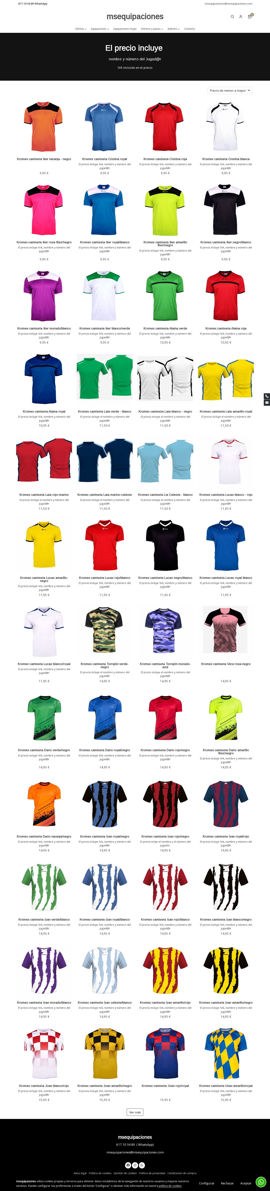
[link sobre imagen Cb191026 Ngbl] (165, 545)
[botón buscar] (232, 16)
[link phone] (267, 396)
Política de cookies (100, 1173)
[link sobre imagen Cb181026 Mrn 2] (44, 379)
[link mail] (267, 403)
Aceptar (245, 1183)
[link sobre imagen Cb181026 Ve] (165, 296)
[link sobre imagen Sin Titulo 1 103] (226, 379)
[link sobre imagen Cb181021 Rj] (165, 127)
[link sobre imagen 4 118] (105, 462)
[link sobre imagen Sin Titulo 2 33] (165, 379)
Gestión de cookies (125, 1173)
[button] (81, 29)
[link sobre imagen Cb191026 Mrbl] (226, 545)
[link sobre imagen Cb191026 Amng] (44, 545)
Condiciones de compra (182, 1173)
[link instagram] (135, 1164)
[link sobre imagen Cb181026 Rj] (226, 296)
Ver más (135, 1112)
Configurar (207, 1183)
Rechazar (227, 1183)
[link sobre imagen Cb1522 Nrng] (44, 127)
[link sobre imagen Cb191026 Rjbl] (105, 545)
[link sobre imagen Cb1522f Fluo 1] (165, 210)
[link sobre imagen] (44, 632)
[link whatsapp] (142, 1164)
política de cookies (170, 1186)
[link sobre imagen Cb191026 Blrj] (226, 462)
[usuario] (241, 16)
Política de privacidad (152, 1173)
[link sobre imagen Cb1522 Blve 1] (105, 296)
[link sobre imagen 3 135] (165, 462)
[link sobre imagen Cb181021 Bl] (226, 127)
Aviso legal (80, 1173)
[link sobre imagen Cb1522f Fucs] (44, 210)
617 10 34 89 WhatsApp (32, 3)
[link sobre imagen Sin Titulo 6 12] (105, 379)
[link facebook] (128, 1164)
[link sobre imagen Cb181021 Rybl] (105, 127)
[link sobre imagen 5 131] (44, 462)
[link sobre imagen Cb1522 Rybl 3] (105, 210)
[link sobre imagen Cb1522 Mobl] (44, 296)
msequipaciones (135, 16)
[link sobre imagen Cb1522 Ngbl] (226, 210)
